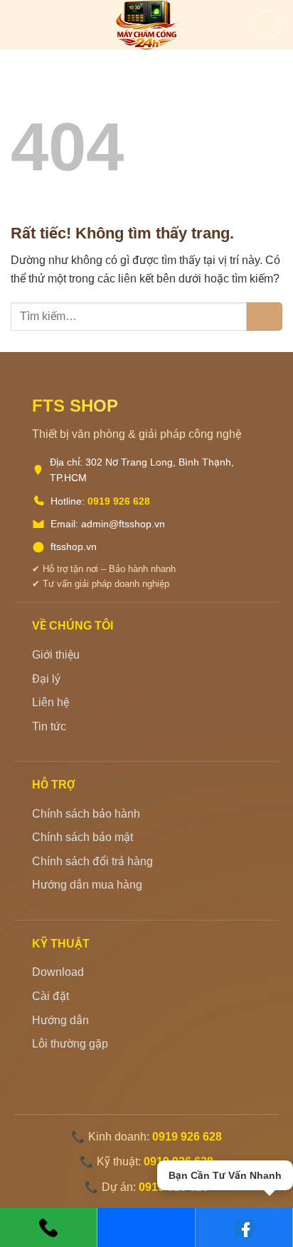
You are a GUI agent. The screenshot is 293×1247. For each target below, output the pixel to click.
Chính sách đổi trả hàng (92, 861)
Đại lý (46, 679)
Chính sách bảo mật (82, 837)
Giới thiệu (56, 655)
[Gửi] (264, 316)
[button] (19, 24)
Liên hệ (50, 702)
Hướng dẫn (60, 1020)
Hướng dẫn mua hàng (87, 885)
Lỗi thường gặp (70, 1044)
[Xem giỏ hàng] (266, 25)
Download (58, 972)
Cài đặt (50, 996)
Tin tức (49, 726)
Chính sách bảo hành (86, 814)
